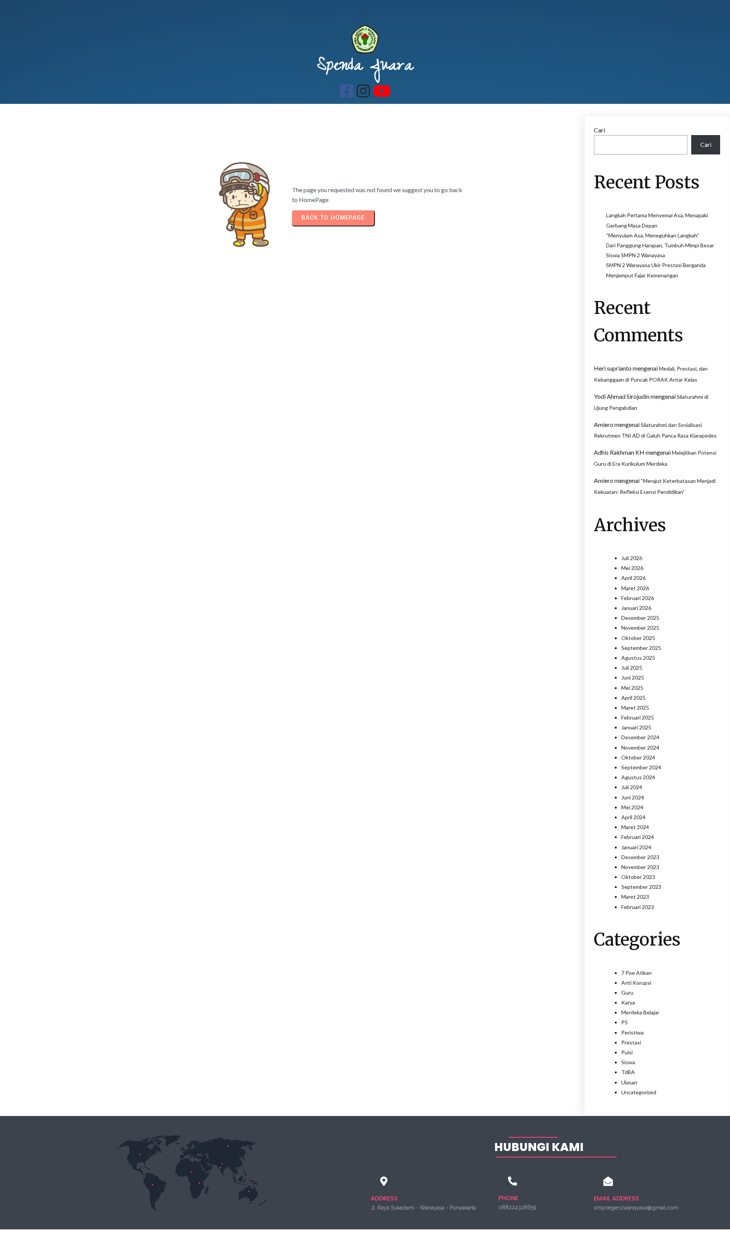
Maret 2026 (635, 588)
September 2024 (641, 767)
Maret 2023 (635, 896)
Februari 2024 (637, 837)
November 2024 (640, 747)
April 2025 (633, 697)
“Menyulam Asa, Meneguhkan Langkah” (652, 235)
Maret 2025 (635, 707)
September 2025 (641, 648)
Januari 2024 (636, 847)
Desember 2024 (640, 737)
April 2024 (633, 817)
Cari (599, 130)
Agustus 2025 (638, 657)
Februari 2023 (637, 907)
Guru (627, 992)
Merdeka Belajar (640, 1012)
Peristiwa (632, 1032)
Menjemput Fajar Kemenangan (642, 275)
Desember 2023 (640, 857)
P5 (624, 1022)
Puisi (627, 1052)
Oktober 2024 (638, 757)
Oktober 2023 (638, 877)
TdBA (628, 1072)
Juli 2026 (631, 558)
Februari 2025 (637, 717)
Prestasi (631, 1042)
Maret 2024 (635, 827)
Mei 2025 (632, 688)
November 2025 (640, 627)
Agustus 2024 (638, 777)
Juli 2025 (631, 667)
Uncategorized (638, 1092)
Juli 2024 (631, 787)
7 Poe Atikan (636, 972)
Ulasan (629, 1082)
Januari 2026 (636, 608)
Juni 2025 (632, 677)
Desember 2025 (640, 617)
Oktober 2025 (638, 638)
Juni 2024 (632, 797)
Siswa (628, 1062)
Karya (628, 1002)
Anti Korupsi (636, 982)
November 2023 (640, 867)
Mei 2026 (632, 568)
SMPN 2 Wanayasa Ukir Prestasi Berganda (656, 265)
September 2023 (641, 886)
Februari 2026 (637, 598)
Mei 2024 (632, 807)
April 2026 (633, 578)
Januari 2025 (636, 727)
